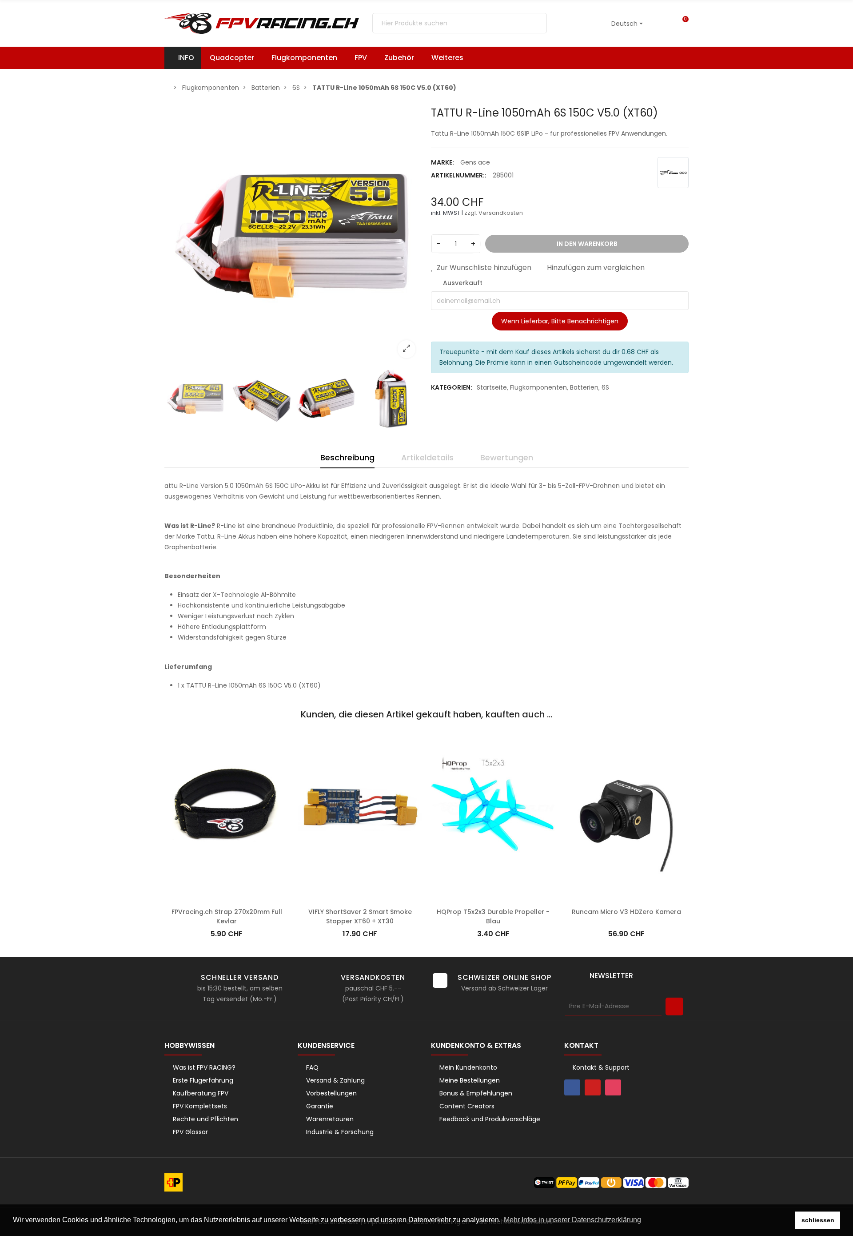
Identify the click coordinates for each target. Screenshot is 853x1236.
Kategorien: (451, 387)
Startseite (492, 387)
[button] (451, 58)
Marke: (442, 162)
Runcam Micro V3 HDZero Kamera (626, 901)
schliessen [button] (817, 1220)
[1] (674, 1006)
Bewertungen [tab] (506, 457)
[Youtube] (593, 1087)
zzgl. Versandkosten (493, 213)
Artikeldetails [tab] (427, 457)
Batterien (584, 387)
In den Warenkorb (226, 887)
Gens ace (475, 162)
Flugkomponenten (538, 387)
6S (605, 387)
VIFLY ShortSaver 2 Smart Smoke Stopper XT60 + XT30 (360, 906)
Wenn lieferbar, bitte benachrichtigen (559, 321)
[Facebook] (572, 1087)
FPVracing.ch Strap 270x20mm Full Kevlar (226, 906)
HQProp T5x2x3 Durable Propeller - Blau (493, 906)
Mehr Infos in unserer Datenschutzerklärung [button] (572, 1220)
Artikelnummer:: (458, 175)
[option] (293, 236)
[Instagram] (613, 1087)
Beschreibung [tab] (347, 457)
